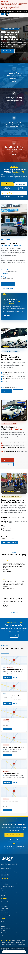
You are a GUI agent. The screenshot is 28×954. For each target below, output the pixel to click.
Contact (3, 932)
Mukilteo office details (7, 8)
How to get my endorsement (9, 542)
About (2, 921)
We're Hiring (3, 924)
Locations (3, 926)
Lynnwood (18, 940)
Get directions (7, 677)
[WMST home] (12, 14)
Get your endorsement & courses (8, 882)
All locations (5, 652)
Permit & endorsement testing (7, 886)
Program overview (5, 884)
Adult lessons (4, 906)
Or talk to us (14, 839)
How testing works (7, 464)
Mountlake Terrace (19, 942)
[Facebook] (22, 11)
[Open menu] (25, 14)
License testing (4, 908)
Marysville (3, 944)
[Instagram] (24, 11)
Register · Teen (6, 391)
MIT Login (3, 895)
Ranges (2, 888)
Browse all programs (8, 284)
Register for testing (8, 51)
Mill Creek (8, 942)
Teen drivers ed (4, 904)
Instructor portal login (5, 915)
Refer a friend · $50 (5, 910)
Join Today (14, 635)
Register (3, 935)
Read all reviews (14, 612)
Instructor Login (4, 893)
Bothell (12, 942)
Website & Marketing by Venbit (18, 944)
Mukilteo (3, 942)
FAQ (2, 890)
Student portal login (5, 913)
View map (15, 677)
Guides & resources (5, 928)
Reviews (3, 930)
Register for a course (13, 834)
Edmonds (23, 940)
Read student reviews (8, 288)
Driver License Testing (9, 47)
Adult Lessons (18, 391)
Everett (13, 940)
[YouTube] (26, 11)
